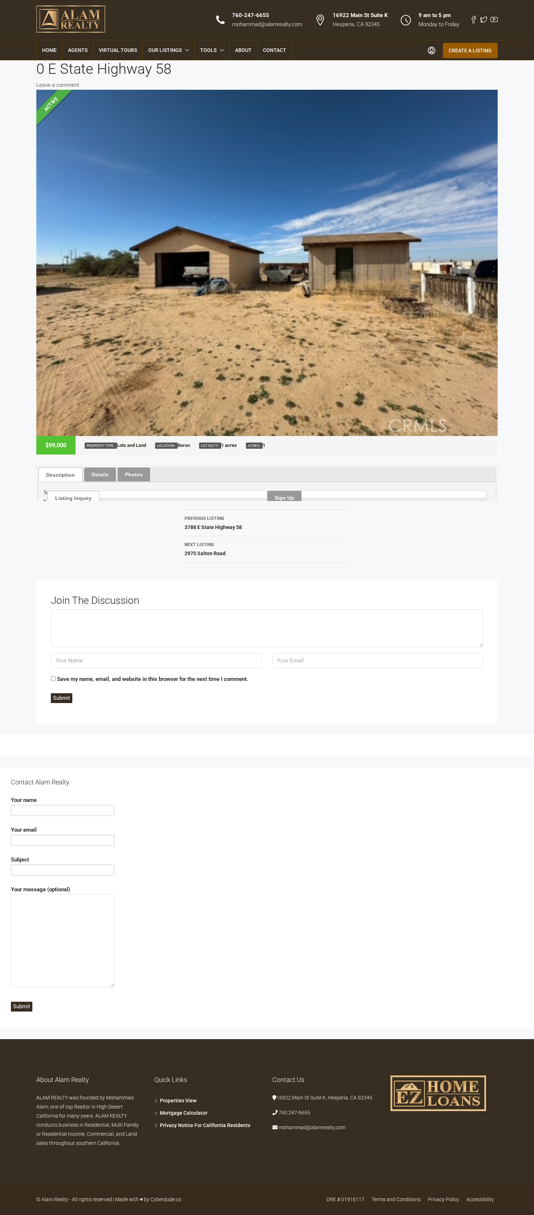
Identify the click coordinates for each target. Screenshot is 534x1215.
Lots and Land (131, 445)
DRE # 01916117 (345, 1199)
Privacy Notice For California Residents (205, 1125)
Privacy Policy (443, 1199)
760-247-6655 (250, 15)
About (243, 50)
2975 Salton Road (205, 549)
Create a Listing (470, 50)
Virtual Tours (118, 50)
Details (100, 474)
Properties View (178, 1100)
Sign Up (284, 498)
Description (60, 475)
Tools (208, 50)
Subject (20, 859)
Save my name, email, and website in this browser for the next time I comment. (152, 679)
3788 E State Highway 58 (213, 523)
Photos (134, 474)
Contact (274, 50)
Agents (78, 50)
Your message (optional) (40, 889)
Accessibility (480, 1199)
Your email (24, 830)
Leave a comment (57, 85)
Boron (184, 445)
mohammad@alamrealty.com (267, 24)
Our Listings (165, 50)
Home (49, 50)
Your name (24, 800)
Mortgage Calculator (183, 1113)
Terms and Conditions (396, 1199)
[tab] (60, 474)
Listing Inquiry (73, 498)
